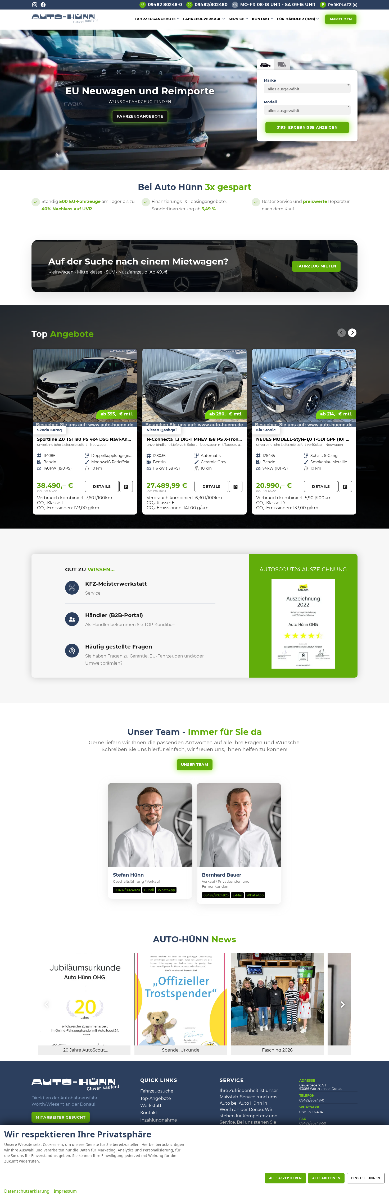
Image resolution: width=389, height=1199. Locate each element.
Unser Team (194, 764)
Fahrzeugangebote (155, 19)
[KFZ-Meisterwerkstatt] (72, 588)
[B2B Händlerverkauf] (72, 619)
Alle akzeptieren (285, 1178)
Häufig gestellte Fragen (118, 647)
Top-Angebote (155, 1098)
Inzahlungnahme (158, 1120)
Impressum (65, 1191)
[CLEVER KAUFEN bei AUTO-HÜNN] (64, 21)
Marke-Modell (265, 65)
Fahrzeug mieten (316, 266)
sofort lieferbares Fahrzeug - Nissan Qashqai (194, 432)
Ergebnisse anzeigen (307, 127)
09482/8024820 (127, 890)
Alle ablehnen (326, 1178)
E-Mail (149, 890)
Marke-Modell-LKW (282, 65)
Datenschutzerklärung (26, 1191)
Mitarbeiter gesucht (60, 1117)
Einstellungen (365, 1178)
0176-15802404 (311, 1112)
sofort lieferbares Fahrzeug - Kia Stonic (304, 432)
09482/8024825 (216, 895)
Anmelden (340, 19)
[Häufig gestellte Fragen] (72, 651)
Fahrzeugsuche (156, 1091)
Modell (270, 102)
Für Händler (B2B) (296, 19)
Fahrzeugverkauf (202, 19)
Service (237, 19)
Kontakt (261, 19)
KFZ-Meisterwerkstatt (116, 584)
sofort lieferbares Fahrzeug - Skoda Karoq (85, 432)
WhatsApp (166, 890)
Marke (270, 80)
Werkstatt (151, 1105)
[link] (126, 486)
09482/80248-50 (312, 1123)
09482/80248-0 (311, 1100)
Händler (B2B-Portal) (114, 615)
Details (102, 486)
